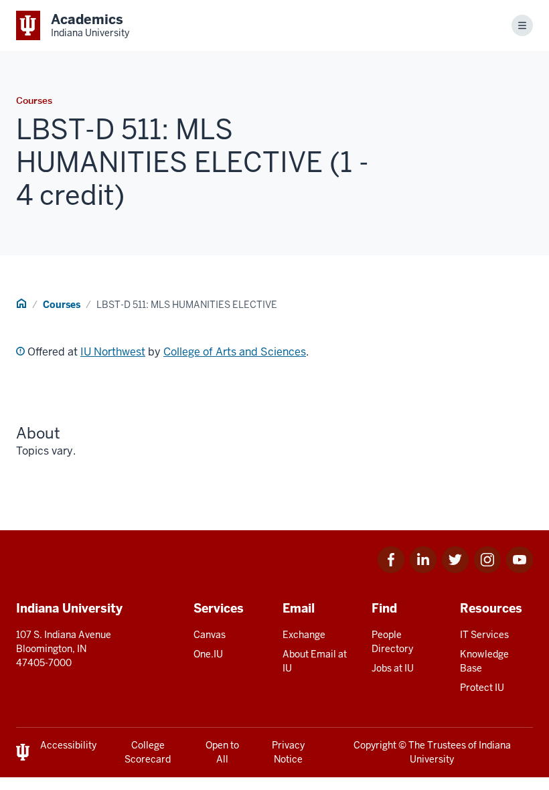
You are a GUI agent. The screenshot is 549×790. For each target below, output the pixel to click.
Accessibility (68, 745)
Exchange (304, 635)
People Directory (392, 642)
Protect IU (482, 688)
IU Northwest (112, 352)
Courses (61, 305)
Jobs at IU (393, 668)
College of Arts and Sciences (234, 352)
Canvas (209, 635)
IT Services (484, 635)
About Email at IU (315, 661)
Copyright (375, 745)
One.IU (208, 654)
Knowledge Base (484, 661)
